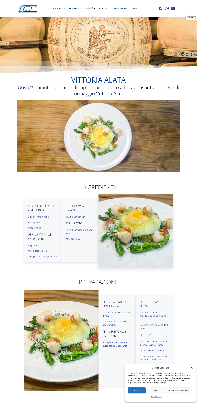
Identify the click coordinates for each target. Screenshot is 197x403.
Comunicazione (119, 8)
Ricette (103, 8)
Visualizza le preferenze (178, 390)
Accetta (136, 390)
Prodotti (74, 8)
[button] (191, 367)
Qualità (89, 8)
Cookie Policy (156, 396)
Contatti (135, 8)
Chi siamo (58, 8)
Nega (156, 390)
